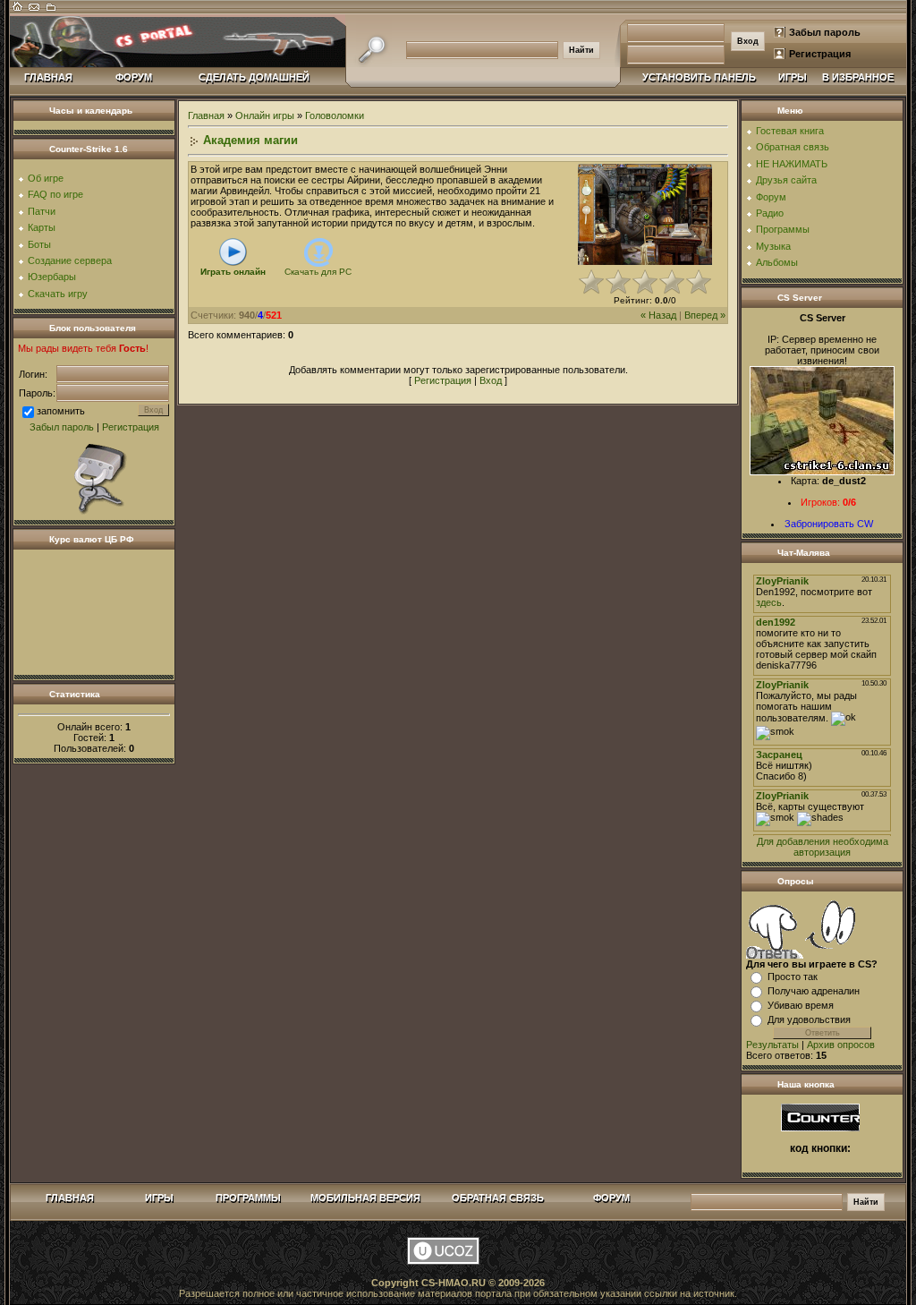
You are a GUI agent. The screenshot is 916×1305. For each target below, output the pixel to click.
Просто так (793, 976)
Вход (490, 380)
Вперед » (704, 315)
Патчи (41, 211)
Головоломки (334, 115)
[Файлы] (49, 10)
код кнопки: (820, 1148)
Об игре (46, 178)
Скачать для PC (318, 272)
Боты (39, 244)
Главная (206, 115)
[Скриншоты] (645, 214)
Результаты (772, 1044)
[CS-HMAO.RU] (820, 1116)
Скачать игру (58, 293)
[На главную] (17, 10)
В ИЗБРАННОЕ (858, 77)
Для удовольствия (809, 1019)
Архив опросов (841, 1044)
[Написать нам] (34, 10)
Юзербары (52, 276)
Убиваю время (801, 1005)
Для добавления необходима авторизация (822, 846)
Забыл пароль (825, 32)
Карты (41, 227)
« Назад (658, 315)
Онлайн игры (264, 115)
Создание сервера (70, 260)
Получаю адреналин (814, 990)
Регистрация (820, 53)
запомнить (61, 410)
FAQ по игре (55, 194)
